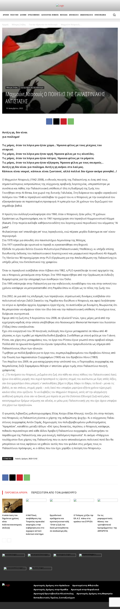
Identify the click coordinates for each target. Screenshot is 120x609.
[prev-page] (4, 540)
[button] (114, 15)
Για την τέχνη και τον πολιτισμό (43, 24)
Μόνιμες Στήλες (19, 24)
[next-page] (9, 540)
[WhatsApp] (71, 121)
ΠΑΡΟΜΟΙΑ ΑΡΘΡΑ (16, 492)
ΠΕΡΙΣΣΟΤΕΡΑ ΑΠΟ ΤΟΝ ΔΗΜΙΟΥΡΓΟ (54, 492)
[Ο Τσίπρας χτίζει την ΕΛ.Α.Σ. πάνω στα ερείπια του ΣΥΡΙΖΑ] (84, 506)
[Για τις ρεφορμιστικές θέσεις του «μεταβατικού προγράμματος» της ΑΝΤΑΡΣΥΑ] (108, 506)
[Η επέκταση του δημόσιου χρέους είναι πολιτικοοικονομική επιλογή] (12, 506)
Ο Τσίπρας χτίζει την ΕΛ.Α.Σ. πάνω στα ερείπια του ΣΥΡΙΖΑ (83, 518)
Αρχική (5, 24)
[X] (56, 121)
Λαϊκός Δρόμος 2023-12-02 (26, 458)
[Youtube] (12, 605)
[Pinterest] (63, 121)
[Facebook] (49, 121)
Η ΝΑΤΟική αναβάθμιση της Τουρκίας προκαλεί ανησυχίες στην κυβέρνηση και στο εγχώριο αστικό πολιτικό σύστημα (35, 524)
